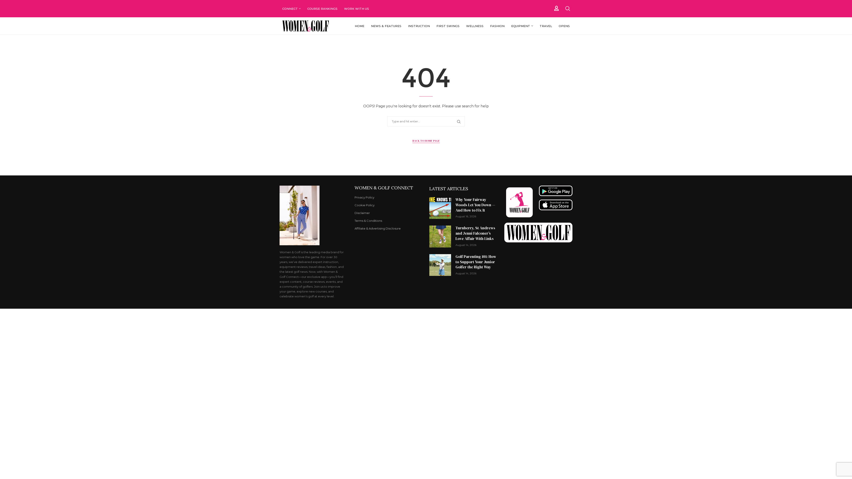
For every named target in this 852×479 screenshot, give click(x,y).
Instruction (419, 26)
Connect (290, 8)
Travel (546, 26)
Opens (564, 26)
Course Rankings (322, 8)
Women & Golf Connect (384, 188)
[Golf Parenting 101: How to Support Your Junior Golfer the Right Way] (440, 265)
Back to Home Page (426, 141)
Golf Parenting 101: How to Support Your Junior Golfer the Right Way (476, 262)
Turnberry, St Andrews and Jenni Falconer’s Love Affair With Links (475, 233)
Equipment (520, 26)
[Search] (567, 8)
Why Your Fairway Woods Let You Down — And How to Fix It (475, 205)
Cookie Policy (365, 205)
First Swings (448, 26)
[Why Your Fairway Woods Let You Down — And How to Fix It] (440, 208)
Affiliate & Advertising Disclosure (378, 228)
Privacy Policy (364, 197)
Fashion (497, 26)
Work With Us (357, 8)
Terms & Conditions (368, 220)
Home (359, 26)
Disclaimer (362, 213)
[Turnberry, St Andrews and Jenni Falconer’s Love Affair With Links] (440, 236)
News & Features (386, 26)
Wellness (474, 26)
